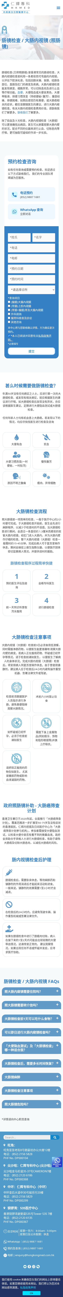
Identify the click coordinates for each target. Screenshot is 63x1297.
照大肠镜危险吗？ (17, 1104)
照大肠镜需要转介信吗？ (22, 1005)
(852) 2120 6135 (22, 1218)
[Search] (54, 1137)
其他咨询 (16, 322)
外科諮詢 (16, 314)
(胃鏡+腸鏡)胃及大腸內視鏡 (27, 310)
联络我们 (23, 112)
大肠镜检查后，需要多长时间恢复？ (30, 1063)
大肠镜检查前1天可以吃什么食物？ (29, 1018)
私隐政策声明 (28, 1287)
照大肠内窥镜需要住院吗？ (23, 991)
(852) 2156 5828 (22, 1154)
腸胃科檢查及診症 (21, 318)
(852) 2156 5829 (22, 1196)
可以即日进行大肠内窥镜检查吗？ (28, 1032)
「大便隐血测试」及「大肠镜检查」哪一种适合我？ (30, 1047)
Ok (31, 1293)
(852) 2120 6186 (22, 1175)
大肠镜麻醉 (12, 1077)
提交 (31, 351)
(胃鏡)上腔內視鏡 (21, 306)
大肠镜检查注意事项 (19, 1090)
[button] (58, 7)
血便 (20, 92)
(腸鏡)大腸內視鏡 (21, 302)
